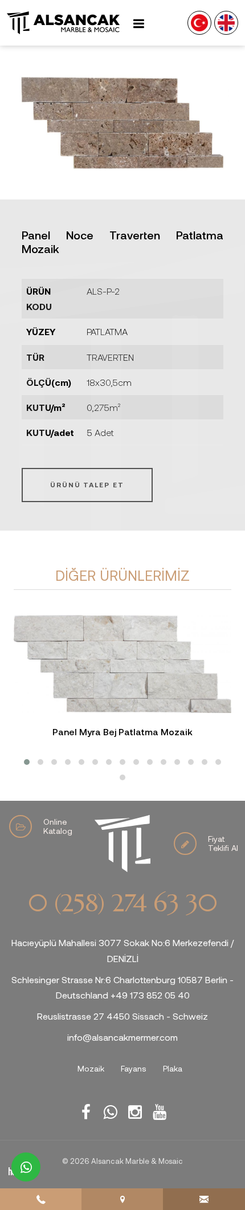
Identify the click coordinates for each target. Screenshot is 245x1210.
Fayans (133, 1068)
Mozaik (90, 1068)
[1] (138, 23)
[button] (27, 762)
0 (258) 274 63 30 (122, 903)
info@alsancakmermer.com (122, 1037)
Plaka (172, 1068)
